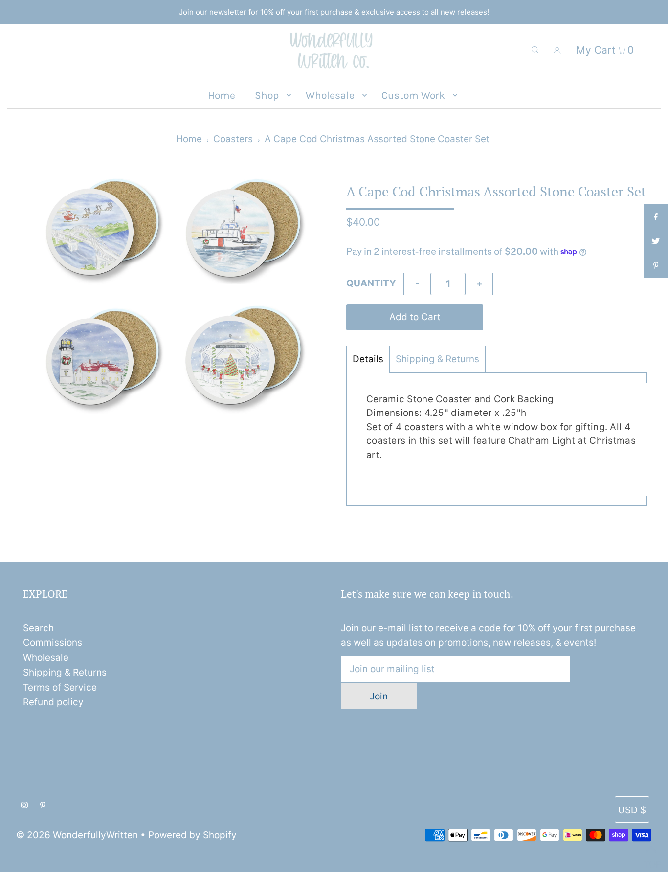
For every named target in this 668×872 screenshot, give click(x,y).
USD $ (632, 810)
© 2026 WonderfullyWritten (77, 835)
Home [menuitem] (221, 95)
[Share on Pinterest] (656, 265)
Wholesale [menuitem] (330, 95)
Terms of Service (60, 687)
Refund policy (53, 702)
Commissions (52, 642)
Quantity (371, 283)
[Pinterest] (42, 805)
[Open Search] (535, 50)
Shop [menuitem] (267, 95)
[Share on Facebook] (656, 216)
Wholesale (45, 657)
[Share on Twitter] (656, 241)
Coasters (233, 139)
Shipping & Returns (437, 359)
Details (368, 359)
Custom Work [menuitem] (413, 95)
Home (189, 139)
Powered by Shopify (192, 835)
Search (38, 627)
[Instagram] (24, 805)
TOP (651, 860)
